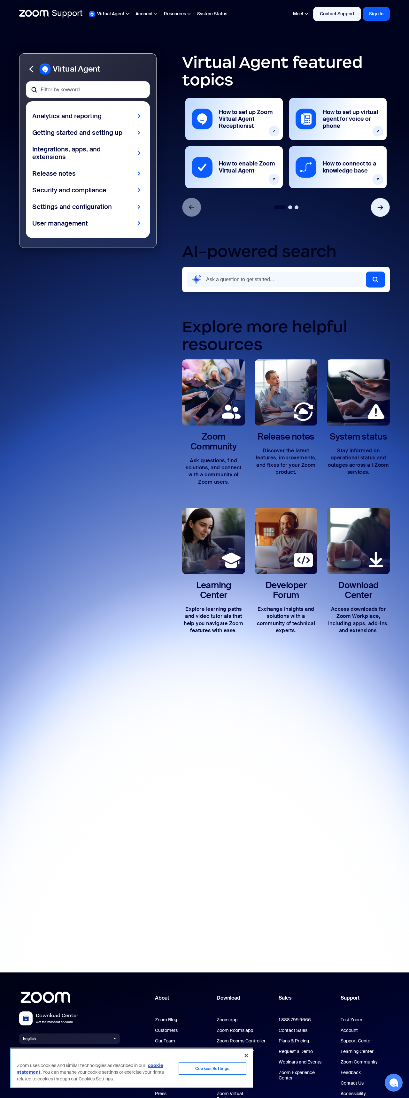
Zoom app (227, 1020)
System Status (212, 14)
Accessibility (353, 1093)
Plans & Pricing (294, 1041)
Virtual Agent (110, 14)
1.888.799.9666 (295, 1020)
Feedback (351, 1072)
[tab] (280, 207)
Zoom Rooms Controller (241, 1041)
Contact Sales (293, 1030)
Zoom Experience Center (297, 1075)
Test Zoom (351, 1020)
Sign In (376, 14)
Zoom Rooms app (235, 1030)
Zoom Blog (166, 1020)
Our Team (165, 1041)
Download (228, 997)
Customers (166, 1030)
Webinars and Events (300, 1062)
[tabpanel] (234, 143)
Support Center (356, 1041)
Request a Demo (296, 1051)
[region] (131, 1068)
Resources (175, 14)
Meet (298, 14)
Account (144, 14)
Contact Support (337, 14)
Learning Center (357, 1051)
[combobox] (275, 279)
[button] (88, 69)
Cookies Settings (212, 1068)
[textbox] (88, 89)
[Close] (246, 1055)
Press (160, 1093)
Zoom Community (359, 1062)
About (162, 997)
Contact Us (352, 1083)
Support (350, 997)
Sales (285, 997)
